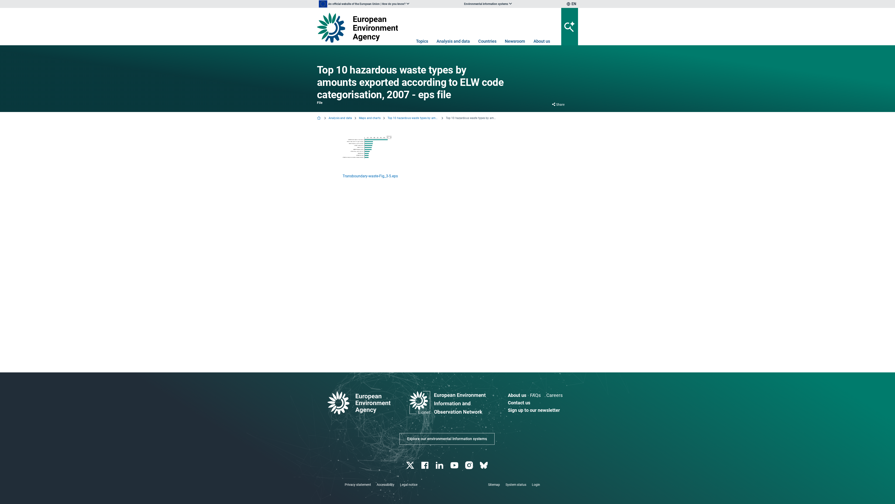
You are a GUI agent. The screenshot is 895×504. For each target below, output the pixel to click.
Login (536, 484)
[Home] (319, 118)
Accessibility (385, 484)
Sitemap (494, 484)
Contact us (519, 403)
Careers (554, 395)
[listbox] (364, 4)
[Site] (359, 28)
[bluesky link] (484, 465)
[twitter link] (411, 465)
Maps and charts (370, 118)
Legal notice (408, 484)
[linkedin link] (440, 465)
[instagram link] (469, 465)
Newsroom (515, 41)
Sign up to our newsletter (534, 410)
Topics (422, 41)
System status (516, 484)
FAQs (535, 395)
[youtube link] (455, 465)
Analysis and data (453, 41)
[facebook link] (425, 465)
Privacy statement (358, 484)
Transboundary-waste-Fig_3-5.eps (370, 176)
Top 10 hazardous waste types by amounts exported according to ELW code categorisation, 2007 (413, 118)
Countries (487, 41)
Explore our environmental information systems (447, 439)
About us (542, 41)
